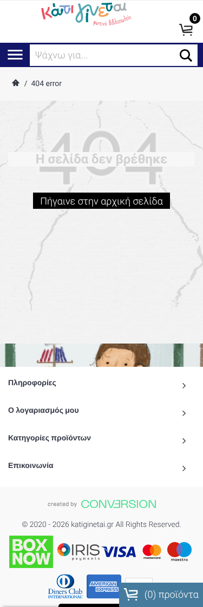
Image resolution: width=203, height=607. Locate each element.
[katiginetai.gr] (85, 13)
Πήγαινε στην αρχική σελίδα (101, 201)
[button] (186, 55)
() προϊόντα (170, 595)
